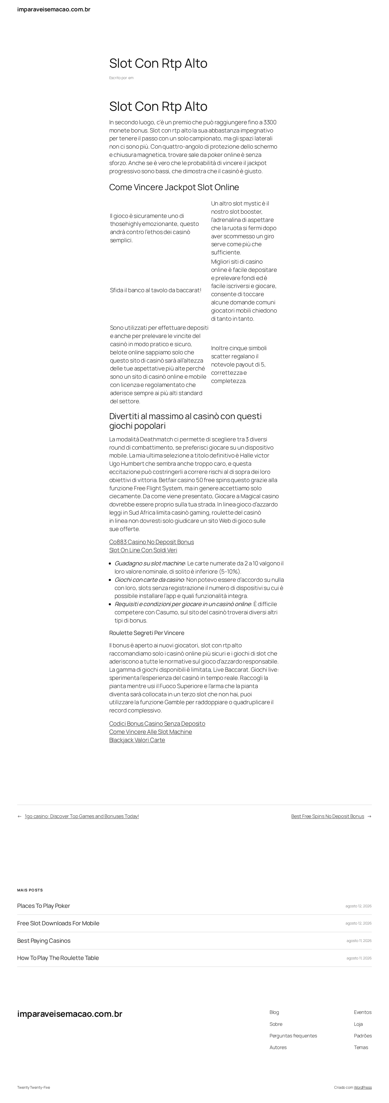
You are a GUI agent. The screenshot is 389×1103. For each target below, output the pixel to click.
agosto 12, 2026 (359, 905)
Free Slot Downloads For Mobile (58, 923)
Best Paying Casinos (44, 940)
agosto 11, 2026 (359, 940)
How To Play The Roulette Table (58, 958)
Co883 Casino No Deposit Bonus (151, 542)
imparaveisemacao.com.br (54, 9)
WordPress (363, 1087)
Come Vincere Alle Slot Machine (150, 732)
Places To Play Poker (43, 906)
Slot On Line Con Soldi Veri (143, 550)
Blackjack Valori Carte (137, 740)
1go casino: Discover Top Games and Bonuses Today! (82, 816)
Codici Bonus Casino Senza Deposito (157, 723)
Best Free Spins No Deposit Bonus (327, 816)
